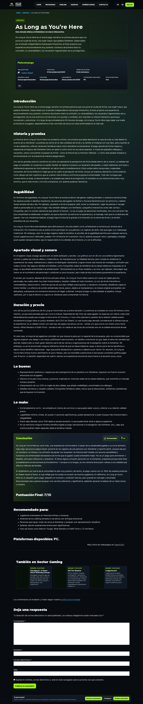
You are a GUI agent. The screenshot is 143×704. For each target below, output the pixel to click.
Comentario (20, 621)
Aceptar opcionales (121, 698)
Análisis (62, 5)
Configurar (107, 698)
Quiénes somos (88, 5)
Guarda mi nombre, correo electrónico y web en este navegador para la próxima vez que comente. (59, 680)
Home (39, 5)
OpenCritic (119, 545)
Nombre (18, 650)
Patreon (130, 5)
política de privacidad (70, 599)
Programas (50, 5)
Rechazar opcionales (93, 698)
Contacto (103, 5)
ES (118, 4)
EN (122, 4)
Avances (74, 5)
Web (15, 670)
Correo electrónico (23, 660)
